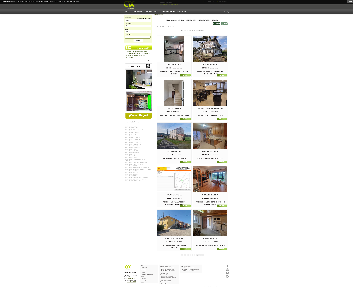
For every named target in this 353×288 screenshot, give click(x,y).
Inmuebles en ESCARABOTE (133, 142)
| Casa (166, 277)
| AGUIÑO (163, 267)
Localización (143, 269)
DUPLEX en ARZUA (210, 151)
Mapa (225, 23)
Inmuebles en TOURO (131, 176)
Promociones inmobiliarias (186, 266)
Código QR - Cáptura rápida (147, 274)
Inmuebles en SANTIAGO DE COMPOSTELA (138, 167)
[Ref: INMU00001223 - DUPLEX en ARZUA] (210, 136)
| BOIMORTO (172, 267)
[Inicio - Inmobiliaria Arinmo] (129, 4)
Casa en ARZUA (210, 65)
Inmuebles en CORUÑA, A (132, 137)
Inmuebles (137, 11)
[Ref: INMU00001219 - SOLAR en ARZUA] (174, 179)
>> (200, 30)
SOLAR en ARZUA (174, 195)
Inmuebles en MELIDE (131, 151)
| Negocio (169, 280)
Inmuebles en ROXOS (131, 166)
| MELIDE (197, 269)
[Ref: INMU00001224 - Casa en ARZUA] (174, 136)
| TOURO (194, 270)
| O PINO (169, 270)
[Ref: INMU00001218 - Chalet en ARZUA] (210, 179)
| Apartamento (168, 276)
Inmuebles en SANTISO (132, 171)
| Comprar (163, 283)
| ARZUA (167, 267)
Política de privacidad (145, 280)
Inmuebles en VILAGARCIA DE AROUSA (136, 177)
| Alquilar (167, 283)
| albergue (163, 276)
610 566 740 (131, 282)
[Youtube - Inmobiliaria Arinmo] (227, 270)
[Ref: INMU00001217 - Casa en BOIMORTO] (174, 223)
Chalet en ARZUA (210, 195)
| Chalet (169, 277)
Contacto (182, 11)
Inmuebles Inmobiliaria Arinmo (165, 265)
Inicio (127, 11)
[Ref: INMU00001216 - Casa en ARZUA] (210, 223)
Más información (74, 1)
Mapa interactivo (184, 265)
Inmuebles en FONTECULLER (133, 144)
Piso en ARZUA (174, 65)
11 (194, 30)
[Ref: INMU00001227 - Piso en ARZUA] (174, 93)
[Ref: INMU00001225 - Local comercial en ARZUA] (210, 93)
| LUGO (173, 269)
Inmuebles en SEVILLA (131, 172)
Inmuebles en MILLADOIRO (133, 152)
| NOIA (166, 270)
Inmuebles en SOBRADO (132, 174)
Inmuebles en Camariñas (132, 136)
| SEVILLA (173, 270)
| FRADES (169, 269)
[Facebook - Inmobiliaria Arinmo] (227, 267)
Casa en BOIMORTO (174, 238)
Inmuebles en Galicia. (165, 273)
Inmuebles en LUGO (131, 149)
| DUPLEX (173, 277)
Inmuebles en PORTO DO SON (134, 164)
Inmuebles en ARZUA (131, 131)
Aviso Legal (143, 278)
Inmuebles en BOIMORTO (132, 132)
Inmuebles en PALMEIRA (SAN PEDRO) (136, 162)
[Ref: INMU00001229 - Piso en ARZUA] (174, 49)
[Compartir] (225, 12)
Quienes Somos (167, 11)
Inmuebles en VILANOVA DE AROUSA (136, 179)
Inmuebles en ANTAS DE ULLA (134, 129)
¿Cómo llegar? (138, 115)
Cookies (142, 282)
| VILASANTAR (167, 272)
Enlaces (142, 276)
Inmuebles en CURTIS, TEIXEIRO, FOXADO (137, 141)
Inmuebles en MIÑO (131, 154)
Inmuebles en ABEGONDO (132, 126)
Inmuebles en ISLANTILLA (132, 147)
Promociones (151, 11)
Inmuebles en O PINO (131, 157)
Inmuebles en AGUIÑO (131, 127)
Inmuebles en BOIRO (131, 134)
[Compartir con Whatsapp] (227, 274)
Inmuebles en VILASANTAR (133, 181)
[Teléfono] (228, 12)
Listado (217, 23)
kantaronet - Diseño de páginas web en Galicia (220, 286)
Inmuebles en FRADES (131, 146)
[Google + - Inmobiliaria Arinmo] (227, 277)
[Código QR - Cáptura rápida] (148, 68)
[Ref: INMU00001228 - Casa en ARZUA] (210, 49)
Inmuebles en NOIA (130, 156)
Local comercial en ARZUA (210, 108)
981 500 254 (130, 278)
